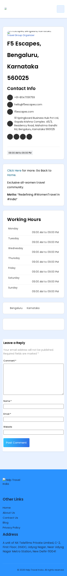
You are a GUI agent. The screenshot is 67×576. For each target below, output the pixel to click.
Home (11, 175)
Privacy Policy (11, 527)
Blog (5, 522)
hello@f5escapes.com (28, 104)
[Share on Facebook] (23, 324)
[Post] (18, 324)
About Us (9, 513)
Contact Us (10, 518)
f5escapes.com (24, 111)
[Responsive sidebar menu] (60, 9)
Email (7, 413)
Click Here (14, 170)
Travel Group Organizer (20, 35)
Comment (9, 360)
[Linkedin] (13, 324)
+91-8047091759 (24, 97)
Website (7, 426)
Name (7, 401)
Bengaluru (16, 308)
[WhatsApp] (8, 324)
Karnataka (33, 308)
